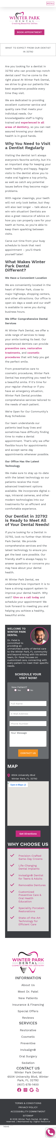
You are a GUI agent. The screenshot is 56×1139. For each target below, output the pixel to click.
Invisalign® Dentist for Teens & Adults (31, 877)
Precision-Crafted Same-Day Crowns (30, 857)
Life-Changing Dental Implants (29, 867)
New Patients (28, 998)
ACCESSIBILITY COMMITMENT (28, 1111)
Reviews (28, 1017)
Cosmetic (28, 1036)
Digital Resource (41, 1121)
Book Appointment (29, 32)
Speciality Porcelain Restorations (31, 909)
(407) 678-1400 (28, 1084)
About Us (28, 985)
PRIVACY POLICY (28, 1107)
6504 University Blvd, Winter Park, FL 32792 (28, 1078)
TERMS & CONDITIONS (28, 1103)
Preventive (28, 1043)
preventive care (15, 348)
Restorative (28, 1030)
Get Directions (28, 833)
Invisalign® (28, 1050)
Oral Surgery (28, 1056)
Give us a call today (26, 597)
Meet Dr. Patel (28, 991)
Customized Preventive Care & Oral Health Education (30, 896)
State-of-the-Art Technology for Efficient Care (29, 921)
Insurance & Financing (28, 1004)
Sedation (28, 1063)
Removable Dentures (32, 885)
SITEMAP (28, 1115)
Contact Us (28, 753)
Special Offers (28, 1011)
